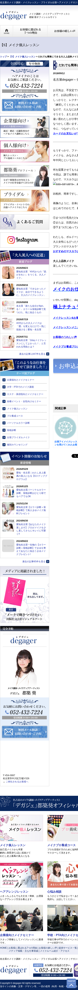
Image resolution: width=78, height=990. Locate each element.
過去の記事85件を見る (33, 561)
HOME (3, 948)
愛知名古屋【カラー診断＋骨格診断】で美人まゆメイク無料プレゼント (31, 510)
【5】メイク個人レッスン (22, 56)
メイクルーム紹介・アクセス (54, 951)
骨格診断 (11, 430)
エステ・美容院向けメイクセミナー (25, 394)
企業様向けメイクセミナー (20, 380)
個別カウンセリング (17, 444)
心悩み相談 (54, 891)
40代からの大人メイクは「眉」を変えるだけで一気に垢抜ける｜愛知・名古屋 (31, 326)
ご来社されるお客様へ (17, 781)
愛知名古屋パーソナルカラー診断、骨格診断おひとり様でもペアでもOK (31, 493)
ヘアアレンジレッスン (14, 891)
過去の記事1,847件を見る (32, 354)
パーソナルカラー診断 (18, 423)
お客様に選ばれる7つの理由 (23, 948)
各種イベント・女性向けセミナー (24, 401)
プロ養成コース (15, 416)
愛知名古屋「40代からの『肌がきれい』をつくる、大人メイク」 (31, 274)
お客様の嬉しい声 (48, 948)
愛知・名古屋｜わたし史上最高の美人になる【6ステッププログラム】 (31, 476)
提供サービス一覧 (68, 948)
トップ (3, 56)
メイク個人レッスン (17, 408)
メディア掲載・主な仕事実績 (23, 951)
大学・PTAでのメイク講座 (20, 387)
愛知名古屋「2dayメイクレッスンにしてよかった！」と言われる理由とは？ (31, 343)
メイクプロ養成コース (61, 845)
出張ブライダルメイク (18, 437)
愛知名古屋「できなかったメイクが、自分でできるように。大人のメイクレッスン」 (31, 292)
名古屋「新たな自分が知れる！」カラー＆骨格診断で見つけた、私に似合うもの (31, 309)
